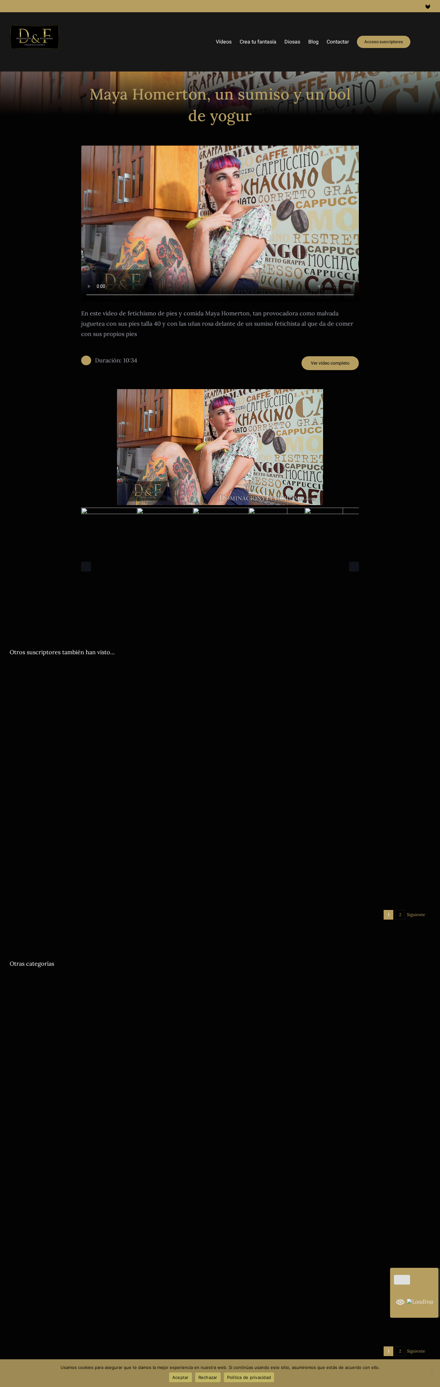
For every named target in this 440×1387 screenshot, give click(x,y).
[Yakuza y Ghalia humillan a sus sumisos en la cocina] (112, 847)
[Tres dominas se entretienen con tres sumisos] (112, 722)
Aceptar (180, 1377)
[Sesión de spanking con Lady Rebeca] (327, 722)
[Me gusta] (402, 1280)
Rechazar (207, 1377)
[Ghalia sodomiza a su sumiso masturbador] (112, 1033)
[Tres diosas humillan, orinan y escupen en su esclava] (327, 814)
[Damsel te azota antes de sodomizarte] (327, 1158)
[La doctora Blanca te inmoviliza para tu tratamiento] (327, 794)
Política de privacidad (249, 1377)
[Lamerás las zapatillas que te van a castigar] (327, 834)
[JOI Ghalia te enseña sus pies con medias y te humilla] (112, 1284)
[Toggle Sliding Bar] (420, 42)
